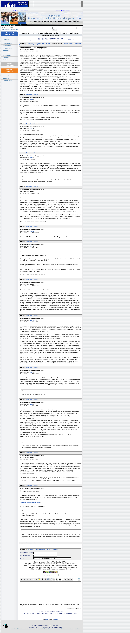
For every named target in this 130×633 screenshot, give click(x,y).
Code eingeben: (47, 575)
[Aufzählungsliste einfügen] (57, 579)
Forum (16, 29)
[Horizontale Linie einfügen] (54, 579)
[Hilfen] (79, 579)
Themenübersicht (39, 43)
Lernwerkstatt (6, 52)
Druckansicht (41, 45)
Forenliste (30, 43)
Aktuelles (5, 36)
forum (46, 619)
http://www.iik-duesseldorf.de (44, 629)
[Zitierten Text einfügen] (60, 579)
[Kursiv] (24, 579)
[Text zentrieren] (68, 579)
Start (4, 29)
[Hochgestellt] (36, 579)
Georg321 (33, 320)
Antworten (29, 94)
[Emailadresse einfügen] (51, 579)
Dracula (32, 231)
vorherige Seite (67, 43)
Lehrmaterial (6, 75)
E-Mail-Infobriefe (7, 48)
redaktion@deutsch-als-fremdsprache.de (23, 629)
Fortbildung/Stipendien (6, 58)
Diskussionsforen (7, 43)
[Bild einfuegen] (48, 579)
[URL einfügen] (45, 579)
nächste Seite (77, 43)
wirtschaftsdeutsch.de (63, 11)
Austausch (10, 29)
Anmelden (33, 45)
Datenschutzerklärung (67, 629)
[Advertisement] (92, 30)
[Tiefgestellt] (33, 579)
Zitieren (36, 94)
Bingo (31, 99)
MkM (31, 246)
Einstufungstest (7, 55)
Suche (26, 45)
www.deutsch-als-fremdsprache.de (30, 502)
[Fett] (21, 579)
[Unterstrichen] (27, 579)
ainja (31, 128)
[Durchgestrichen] (30, 579)
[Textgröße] (42, 579)
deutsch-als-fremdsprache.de (22, 11)
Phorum (56, 619)
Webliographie (6, 78)
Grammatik (6, 50)
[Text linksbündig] (65, 579)
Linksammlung (7, 45)
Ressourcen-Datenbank (6, 40)
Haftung (77, 629)
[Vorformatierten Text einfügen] (63, 579)
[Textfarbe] (39, 579)
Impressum (57, 629)
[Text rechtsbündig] (71, 579)
